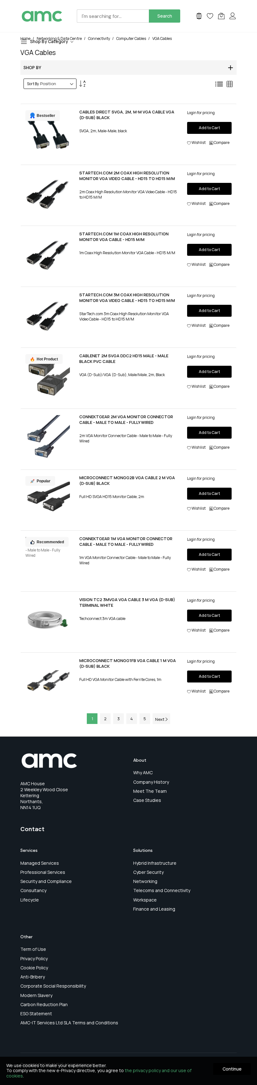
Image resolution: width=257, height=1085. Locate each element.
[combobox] (113, 16)
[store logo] (42, 16)
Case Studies (147, 800)
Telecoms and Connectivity (161, 890)
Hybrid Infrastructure (154, 863)
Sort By (33, 83)
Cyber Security (148, 872)
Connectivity (99, 38)
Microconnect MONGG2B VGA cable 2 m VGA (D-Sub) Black (127, 480)
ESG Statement (36, 1014)
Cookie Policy (34, 968)
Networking (145, 881)
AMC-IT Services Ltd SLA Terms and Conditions (69, 1023)
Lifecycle (29, 900)
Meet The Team (150, 791)
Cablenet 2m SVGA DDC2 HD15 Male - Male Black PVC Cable (123, 358)
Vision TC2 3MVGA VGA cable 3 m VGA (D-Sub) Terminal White (127, 602)
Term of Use (33, 949)
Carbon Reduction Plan (44, 1004)
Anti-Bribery (32, 977)
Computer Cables (131, 38)
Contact (32, 829)
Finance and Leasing (154, 909)
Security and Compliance (46, 881)
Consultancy (33, 890)
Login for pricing (201, 112)
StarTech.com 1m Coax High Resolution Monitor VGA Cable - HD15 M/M (124, 236)
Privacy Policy (34, 959)
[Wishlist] (210, 16)
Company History (151, 782)
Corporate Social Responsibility (53, 986)
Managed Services (39, 863)
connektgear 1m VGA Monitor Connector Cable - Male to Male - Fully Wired (125, 541)
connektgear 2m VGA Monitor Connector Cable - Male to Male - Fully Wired (126, 419)
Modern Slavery (36, 995)
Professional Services (42, 872)
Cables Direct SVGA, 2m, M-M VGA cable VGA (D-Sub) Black (126, 114)
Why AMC (143, 772)
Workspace (145, 900)
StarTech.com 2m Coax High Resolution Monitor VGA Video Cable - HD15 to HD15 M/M (127, 175)
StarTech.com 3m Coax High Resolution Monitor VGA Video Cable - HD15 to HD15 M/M (127, 297)
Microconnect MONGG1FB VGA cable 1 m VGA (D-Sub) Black (127, 663)
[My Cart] (221, 16)
